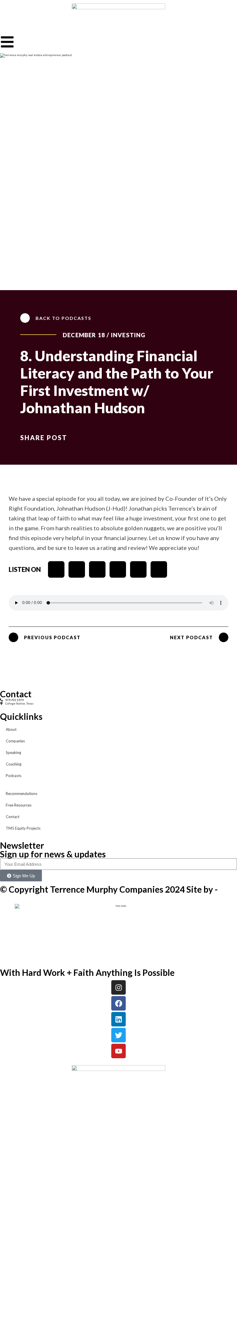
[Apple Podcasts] (56, 569)
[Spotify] (76, 569)
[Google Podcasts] (138, 569)
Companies (15, 741)
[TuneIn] (118, 569)
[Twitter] (118, 1035)
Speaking (13, 752)
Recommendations (21, 793)
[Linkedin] (118, 1019)
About (11, 729)
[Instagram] (118, 987)
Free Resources (19, 805)
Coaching (13, 764)
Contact (12, 816)
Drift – (4, 895)
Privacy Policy (8, 898)
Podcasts (13, 775)
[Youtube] (97, 569)
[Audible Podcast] (159, 569)
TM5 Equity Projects (23, 828)
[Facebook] (118, 1003)
